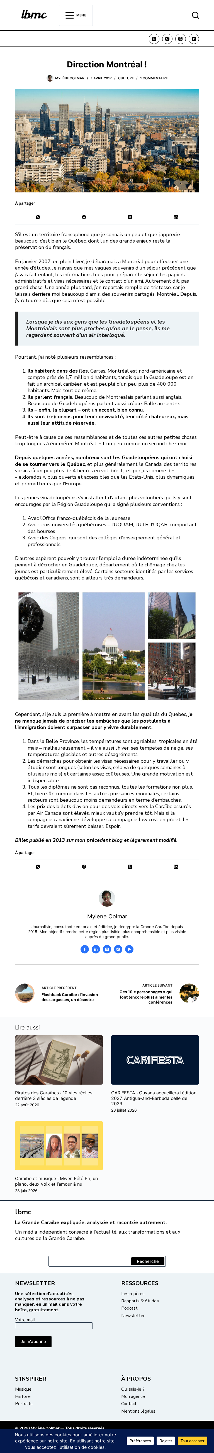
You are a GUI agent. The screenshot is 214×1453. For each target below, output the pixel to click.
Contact (129, 1404)
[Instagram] (167, 39)
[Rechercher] (195, 15)
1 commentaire (154, 78)
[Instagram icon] (118, 949)
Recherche (148, 1261)
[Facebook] (84, 217)
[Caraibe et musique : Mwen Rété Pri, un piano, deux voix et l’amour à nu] (59, 1145)
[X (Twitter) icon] (107, 949)
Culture (126, 78)
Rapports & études (140, 1301)
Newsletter (133, 1316)
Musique (23, 1389)
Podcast (129, 1308)
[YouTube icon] (129, 949)
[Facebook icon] (85, 949)
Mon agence (133, 1396)
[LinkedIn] (176, 217)
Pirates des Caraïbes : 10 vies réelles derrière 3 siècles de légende (53, 1095)
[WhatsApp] (38, 217)
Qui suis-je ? (133, 1389)
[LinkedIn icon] (96, 949)
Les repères (133, 1294)
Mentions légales (138, 1411)
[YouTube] (194, 39)
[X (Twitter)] (154, 39)
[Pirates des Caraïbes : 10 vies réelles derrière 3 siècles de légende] (59, 1060)
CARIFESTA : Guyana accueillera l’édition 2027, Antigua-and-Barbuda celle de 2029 (153, 1098)
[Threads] (180, 39)
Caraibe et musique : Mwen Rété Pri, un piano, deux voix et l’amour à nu (56, 1181)
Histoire (23, 1396)
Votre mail (25, 1319)
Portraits (24, 1404)
